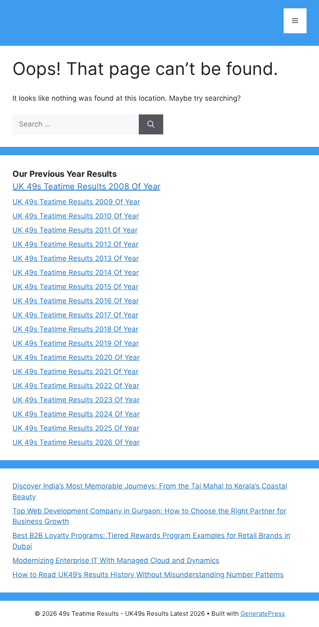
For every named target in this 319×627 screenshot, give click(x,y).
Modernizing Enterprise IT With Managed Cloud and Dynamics (115, 560)
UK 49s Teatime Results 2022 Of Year (75, 386)
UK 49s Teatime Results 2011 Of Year (74, 230)
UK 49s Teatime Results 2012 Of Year (75, 244)
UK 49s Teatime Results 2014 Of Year (75, 272)
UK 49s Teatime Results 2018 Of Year (75, 329)
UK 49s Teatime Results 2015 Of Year (75, 287)
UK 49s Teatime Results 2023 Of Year (76, 400)
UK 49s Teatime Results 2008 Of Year (86, 186)
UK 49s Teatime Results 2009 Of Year (76, 202)
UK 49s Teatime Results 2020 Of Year (76, 357)
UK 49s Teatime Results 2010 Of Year (75, 216)
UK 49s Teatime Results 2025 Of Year (75, 428)
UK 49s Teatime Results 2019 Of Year (75, 343)
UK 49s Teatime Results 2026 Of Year (76, 442)
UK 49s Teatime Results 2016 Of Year (75, 301)
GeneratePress (262, 613)
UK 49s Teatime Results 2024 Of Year (76, 414)
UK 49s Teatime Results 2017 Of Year (75, 315)
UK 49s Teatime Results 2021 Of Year (75, 371)
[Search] (151, 124)
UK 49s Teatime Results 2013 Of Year (75, 258)
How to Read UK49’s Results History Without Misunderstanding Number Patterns (148, 574)
